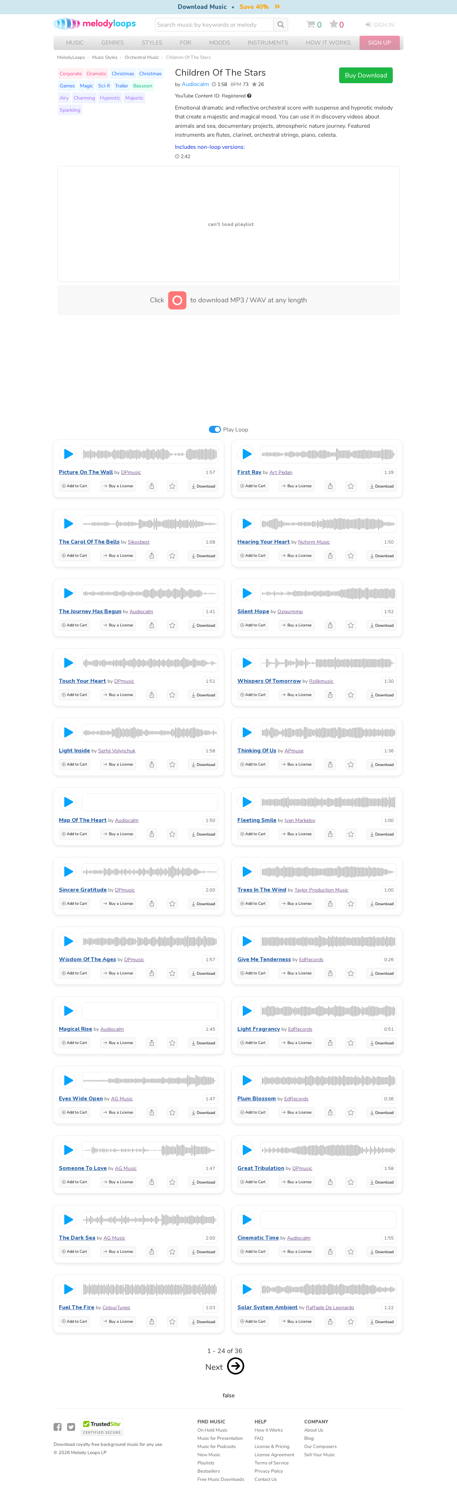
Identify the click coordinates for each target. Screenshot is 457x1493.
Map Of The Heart (83, 820)
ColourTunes (116, 1307)
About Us (313, 1430)
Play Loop (235, 430)
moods (219, 43)
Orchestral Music (142, 57)
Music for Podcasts (216, 1446)
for (185, 43)
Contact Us (266, 1479)
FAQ (259, 1438)
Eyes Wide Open (81, 1098)
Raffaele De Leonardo (330, 1307)
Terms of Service (272, 1463)
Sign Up (379, 43)
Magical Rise (75, 1029)
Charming (84, 97)
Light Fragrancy (258, 1029)
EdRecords (311, 959)
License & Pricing (272, 1446)
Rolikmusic (321, 681)
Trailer (121, 85)
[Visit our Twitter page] (71, 1427)
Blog (309, 1438)
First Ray (249, 472)
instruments (268, 43)
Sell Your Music (319, 1455)
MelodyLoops (71, 57)
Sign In (383, 25)
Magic (86, 85)
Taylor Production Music (321, 890)
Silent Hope (253, 611)
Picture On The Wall (86, 472)
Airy (64, 97)
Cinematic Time (258, 1237)
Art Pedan (281, 472)
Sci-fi (104, 85)
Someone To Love (83, 1168)
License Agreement (274, 1455)
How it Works (328, 43)
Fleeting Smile (256, 820)
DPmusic (131, 472)
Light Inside (74, 750)
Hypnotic (110, 97)
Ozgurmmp (290, 611)
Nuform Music (314, 542)
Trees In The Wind (261, 889)
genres (112, 43)
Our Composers (320, 1446)
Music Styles (104, 57)
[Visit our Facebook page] (57, 1427)
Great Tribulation (260, 1168)
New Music (208, 1455)
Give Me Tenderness (264, 959)
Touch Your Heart (82, 681)
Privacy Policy (269, 1471)
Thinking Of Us (256, 750)
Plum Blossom (256, 1098)
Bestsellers (208, 1471)
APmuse (294, 750)
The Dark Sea (77, 1237)
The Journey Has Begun (90, 611)
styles (152, 43)
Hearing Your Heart (263, 541)
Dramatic (97, 73)
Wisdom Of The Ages (87, 959)
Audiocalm (195, 84)
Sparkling (70, 110)
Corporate (71, 73)
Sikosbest (139, 542)
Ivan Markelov (300, 820)
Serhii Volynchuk (116, 750)
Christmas (123, 73)
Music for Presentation (220, 1438)
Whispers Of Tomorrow (269, 681)
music (75, 43)
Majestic (134, 97)
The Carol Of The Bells (89, 541)
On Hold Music (212, 1430)
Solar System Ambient (267, 1307)
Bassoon (142, 85)
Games (67, 85)
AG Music (122, 1098)
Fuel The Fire (76, 1307)
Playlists (205, 1463)
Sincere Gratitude (83, 889)
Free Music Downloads (220, 1479)
